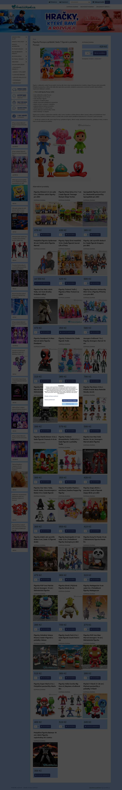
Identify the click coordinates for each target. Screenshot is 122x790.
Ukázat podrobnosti (49, 399)
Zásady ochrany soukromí (51, 396)
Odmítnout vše (70, 404)
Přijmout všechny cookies (69, 400)
